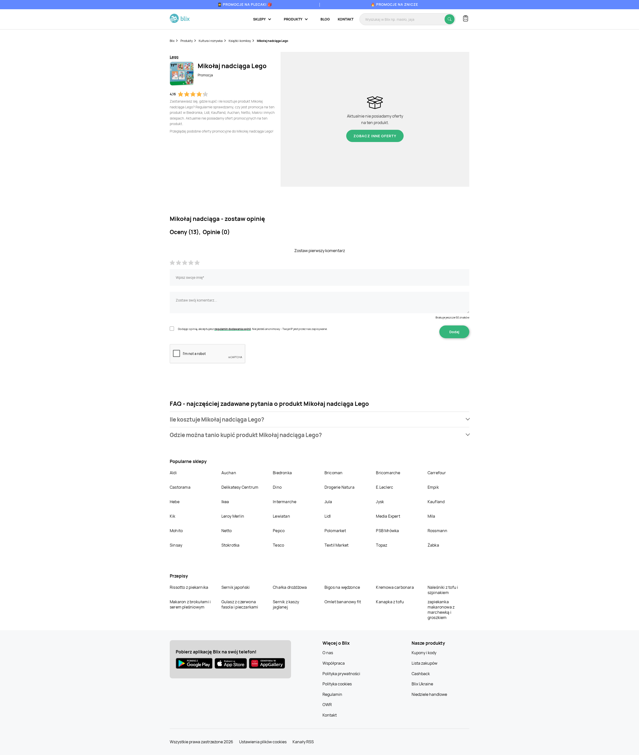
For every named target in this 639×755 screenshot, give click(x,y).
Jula (328, 501)
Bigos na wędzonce (342, 587)
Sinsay (176, 545)
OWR (327, 704)
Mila (431, 516)
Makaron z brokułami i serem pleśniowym (190, 604)
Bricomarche (388, 472)
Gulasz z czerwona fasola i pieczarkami (239, 604)
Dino (277, 487)
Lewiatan (281, 516)
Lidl (327, 516)
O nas (327, 652)
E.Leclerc (384, 487)
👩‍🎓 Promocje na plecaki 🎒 (244, 4)
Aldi (173, 472)
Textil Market (336, 545)
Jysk (380, 501)
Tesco (278, 545)
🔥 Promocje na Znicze (394, 4)
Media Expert (388, 516)
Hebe (174, 501)
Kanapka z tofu (390, 601)
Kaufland (436, 501)
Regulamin (332, 694)
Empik (433, 487)
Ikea (225, 501)
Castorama (180, 487)
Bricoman (333, 472)
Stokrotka (230, 545)
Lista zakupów (424, 663)
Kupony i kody (424, 652)
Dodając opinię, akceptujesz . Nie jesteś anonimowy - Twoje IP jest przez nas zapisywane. (252, 329)
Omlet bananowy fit (342, 601)
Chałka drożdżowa (290, 587)
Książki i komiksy (240, 41)
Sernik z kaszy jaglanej (286, 604)
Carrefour (437, 472)
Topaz (381, 545)
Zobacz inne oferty (374, 136)
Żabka (433, 545)
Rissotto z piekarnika (189, 587)
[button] (319, 419)
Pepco (279, 530)
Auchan (228, 472)
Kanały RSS (303, 742)
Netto (226, 530)
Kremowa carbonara (395, 587)
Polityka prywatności (341, 673)
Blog (325, 19)
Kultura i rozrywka (211, 41)
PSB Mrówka (387, 530)
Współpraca (333, 663)
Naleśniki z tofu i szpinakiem (443, 590)
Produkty (186, 41)
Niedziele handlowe (429, 694)
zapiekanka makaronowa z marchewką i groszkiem (441, 609)
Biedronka (282, 472)
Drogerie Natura (339, 487)
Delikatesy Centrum (240, 487)
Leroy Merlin (232, 516)
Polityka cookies (337, 684)
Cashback (421, 673)
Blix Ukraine (422, 684)
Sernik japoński (235, 587)
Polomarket (335, 530)
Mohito (176, 530)
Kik (172, 516)
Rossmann (438, 530)
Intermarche (284, 501)
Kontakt (345, 19)
